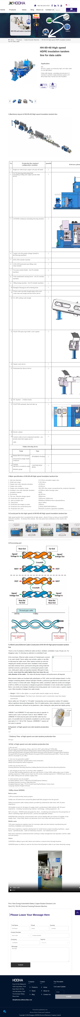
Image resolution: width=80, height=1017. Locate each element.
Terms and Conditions (44, 1012)
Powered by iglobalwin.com (40, 1009)
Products (19, 40)
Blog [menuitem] (32, 10)
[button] (12, 9)
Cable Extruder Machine (31, 40)
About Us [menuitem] (39, 10)
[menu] (27, 10)
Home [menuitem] (2, 10)
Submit (20, 965)
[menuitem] (12, 10)
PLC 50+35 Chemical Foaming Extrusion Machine (29, 906)
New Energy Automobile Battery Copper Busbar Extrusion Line (34, 903)
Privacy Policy (34, 1012)
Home (12, 40)
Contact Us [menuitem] (49, 10)
